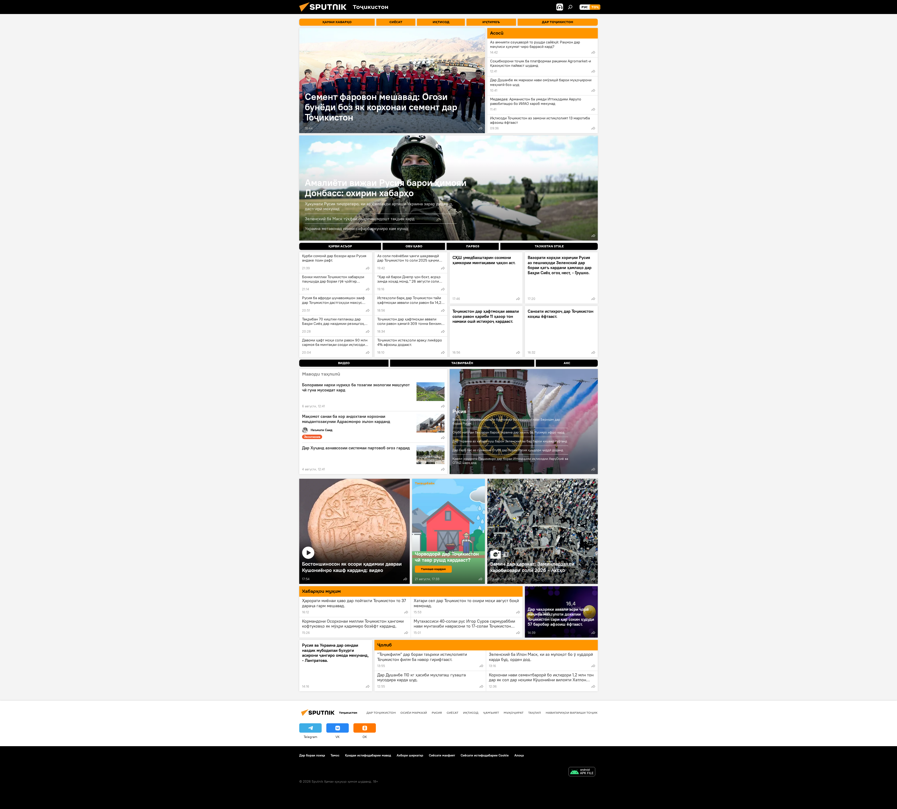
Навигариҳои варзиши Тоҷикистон (577, 712)
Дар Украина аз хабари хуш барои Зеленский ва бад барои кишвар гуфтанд (509, 441)
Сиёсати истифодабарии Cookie (485, 755)
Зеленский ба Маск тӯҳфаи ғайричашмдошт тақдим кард (359, 218)
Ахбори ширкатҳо (410, 755)
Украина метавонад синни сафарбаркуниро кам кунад (356, 228)
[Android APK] (582, 772)
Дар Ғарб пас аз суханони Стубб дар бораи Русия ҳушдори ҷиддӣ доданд (507, 450)
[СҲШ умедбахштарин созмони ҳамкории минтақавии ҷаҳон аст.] (486, 278)
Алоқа (519, 755)
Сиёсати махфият (442, 755)
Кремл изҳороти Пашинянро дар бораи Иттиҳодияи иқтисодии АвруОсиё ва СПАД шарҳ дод (510, 461)
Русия (459, 411)
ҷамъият (491, 712)
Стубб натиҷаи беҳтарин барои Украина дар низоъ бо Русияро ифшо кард (508, 432)
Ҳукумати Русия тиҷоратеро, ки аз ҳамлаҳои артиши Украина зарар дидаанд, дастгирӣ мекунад (379, 206)
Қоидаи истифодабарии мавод (368, 755)
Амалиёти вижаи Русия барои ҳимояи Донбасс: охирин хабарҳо (385, 188)
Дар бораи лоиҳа (312, 755)
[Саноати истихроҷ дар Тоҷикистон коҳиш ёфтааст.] (561, 331)
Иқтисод (470, 712)
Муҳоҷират (513, 712)
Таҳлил (534, 712)
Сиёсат (452, 712)
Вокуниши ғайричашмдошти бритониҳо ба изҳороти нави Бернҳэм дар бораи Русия (506, 421)
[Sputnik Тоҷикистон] (325, 13)
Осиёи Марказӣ (413, 712)
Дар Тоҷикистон (381, 712)
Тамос (335, 755)
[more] (480, 128)
